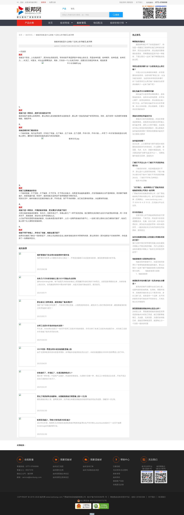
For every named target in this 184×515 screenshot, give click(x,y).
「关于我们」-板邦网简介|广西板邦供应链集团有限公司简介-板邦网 (148, 188)
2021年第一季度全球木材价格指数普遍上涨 (54, 349)
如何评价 (116, 477)
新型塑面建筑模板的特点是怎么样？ (146, 308)
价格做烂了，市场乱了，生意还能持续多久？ (55, 373)
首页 (50, 22)
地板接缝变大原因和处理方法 (144, 259)
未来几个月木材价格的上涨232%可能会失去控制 (56, 278)
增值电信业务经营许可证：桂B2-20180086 (127, 497)
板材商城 (64, 22)
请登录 (43, 2)
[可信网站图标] (101, 506)
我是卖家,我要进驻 (126, 2)
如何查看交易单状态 (61, 477)
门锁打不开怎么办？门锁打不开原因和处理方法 (148, 164)
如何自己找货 (58, 466)
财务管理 (116, 474)
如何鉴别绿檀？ (138, 141)
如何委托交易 (58, 470)
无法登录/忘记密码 (120, 470)
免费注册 (52, 2)
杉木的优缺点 (137, 212)
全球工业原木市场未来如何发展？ (50, 325)
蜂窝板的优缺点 (138, 41)
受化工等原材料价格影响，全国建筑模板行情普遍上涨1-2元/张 (62, 396)
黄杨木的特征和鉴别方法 (142, 116)
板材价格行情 (117, 22)
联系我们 (162, 497)
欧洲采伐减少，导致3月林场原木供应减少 (53, 420)
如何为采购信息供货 (91, 470)
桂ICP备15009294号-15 (97, 497)
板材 (20, 54)
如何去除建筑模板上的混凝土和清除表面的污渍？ (148, 238)
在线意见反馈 (118, 484)
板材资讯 (81, 22)
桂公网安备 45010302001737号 (93, 500)
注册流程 (116, 466)
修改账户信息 (118, 481)
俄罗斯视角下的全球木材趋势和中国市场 (53, 255)
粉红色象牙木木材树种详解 (143, 91)
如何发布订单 (88, 466)
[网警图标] (83, 506)
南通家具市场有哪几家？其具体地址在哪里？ (148, 282)
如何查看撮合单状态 (61, 474)
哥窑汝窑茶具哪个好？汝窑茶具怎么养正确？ (148, 67)
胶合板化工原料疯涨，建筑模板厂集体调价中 (55, 302)
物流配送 (98, 22)
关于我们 (139, 2)
